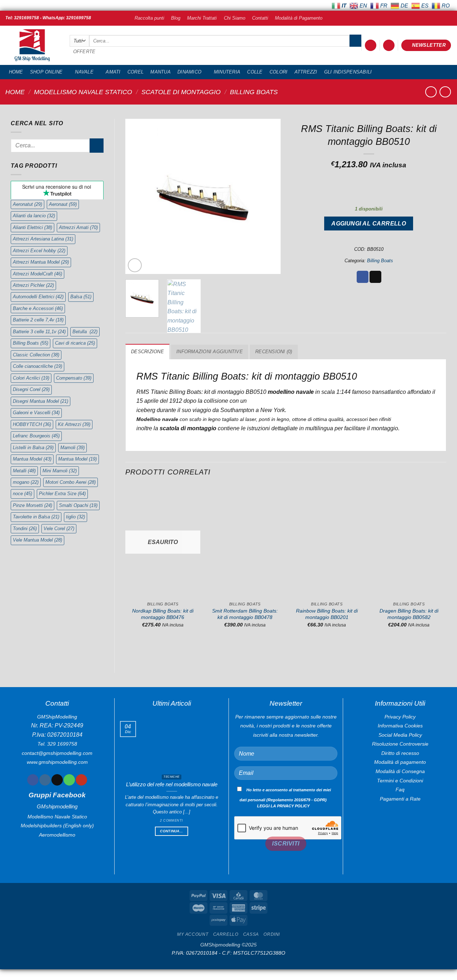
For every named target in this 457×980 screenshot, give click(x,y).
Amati (113, 72)
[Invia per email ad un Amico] (375, 277)
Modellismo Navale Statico (83, 92)
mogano (26, 482)
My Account (192, 934)
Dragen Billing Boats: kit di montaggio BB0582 (409, 614)
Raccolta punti (149, 18)
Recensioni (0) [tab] (273, 351)
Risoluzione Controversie (400, 744)
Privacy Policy (400, 717)
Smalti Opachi (78, 505)
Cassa (251, 934)
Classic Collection (36, 354)
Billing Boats (254, 92)
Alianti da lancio (34, 215)
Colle (254, 72)
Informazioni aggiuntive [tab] (209, 351)
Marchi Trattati (202, 18)
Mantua (160, 72)
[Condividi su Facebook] (362, 277)
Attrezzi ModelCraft (37, 273)
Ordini (271, 934)
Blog (175, 18)
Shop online (46, 72)
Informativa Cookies (400, 725)
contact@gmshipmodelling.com (57, 753)
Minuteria (227, 72)
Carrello (225, 934)
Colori (279, 72)
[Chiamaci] (69, 780)
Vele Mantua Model (37, 540)
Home (16, 72)
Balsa (80, 296)
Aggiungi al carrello (368, 223)
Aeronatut (27, 204)
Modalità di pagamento (400, 762)
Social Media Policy (400, 735)
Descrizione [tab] (147, 351)
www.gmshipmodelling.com (57, 762)
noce (22, 493)
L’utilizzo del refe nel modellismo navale (171, 784)
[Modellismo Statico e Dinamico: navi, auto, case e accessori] (32, 45)
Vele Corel (59, 528)
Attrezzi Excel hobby (39, 250)
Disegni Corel (31, 389)
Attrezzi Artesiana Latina (43, 239)
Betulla (84, 331)
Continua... (171, 831)
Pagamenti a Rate (400, 799)
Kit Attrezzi (74, 424)
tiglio (75, 516)
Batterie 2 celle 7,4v (38, 320)
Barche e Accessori (38, 308)
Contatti (260, 18)
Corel (135, 72)
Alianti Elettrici (32, 227)
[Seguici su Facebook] (32, 780)
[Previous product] (445, 91)
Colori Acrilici (31, 378)
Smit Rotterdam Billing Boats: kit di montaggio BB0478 (245, 614)
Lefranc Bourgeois (36, 435)
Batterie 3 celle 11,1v (39, 331)
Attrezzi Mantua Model (41, 262)
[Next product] (430, 91)
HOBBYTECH (32, 424)
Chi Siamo (234, 18)
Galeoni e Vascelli (36, 412)
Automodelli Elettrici (38, 296)
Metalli (24, 470)
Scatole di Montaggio (181, 92)
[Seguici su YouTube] (81, 780)
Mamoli (72, 447)
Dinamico (189, 72)
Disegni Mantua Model (40, 401)
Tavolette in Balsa (36, 516)
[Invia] (355, 41)
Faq (400, 789)
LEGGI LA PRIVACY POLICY (283, 806)
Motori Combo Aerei (70, 482)
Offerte (84, 51)
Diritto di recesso (400, 753)
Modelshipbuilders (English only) (57, 825)
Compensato (73, 378)
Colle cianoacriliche (37, 366)
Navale (84, 72)
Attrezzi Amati (78, 227)
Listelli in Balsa (33, 447)
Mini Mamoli (59, 470)
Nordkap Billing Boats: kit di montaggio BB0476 (163, 614)
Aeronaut (63, 204)
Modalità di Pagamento (298, 18)
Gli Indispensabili (348, 72)
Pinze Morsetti (32, 505)
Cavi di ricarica (75, 343)
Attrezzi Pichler (33, 285)
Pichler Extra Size (62, 493)
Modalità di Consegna (400, 771)
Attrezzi (306, 72)
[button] (370, 45)
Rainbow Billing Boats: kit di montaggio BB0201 (327, 614)
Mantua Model (32, 459)
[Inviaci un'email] (56, 780)
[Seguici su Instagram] (44, 780)
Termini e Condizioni (400, 780)
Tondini (25, 528)
